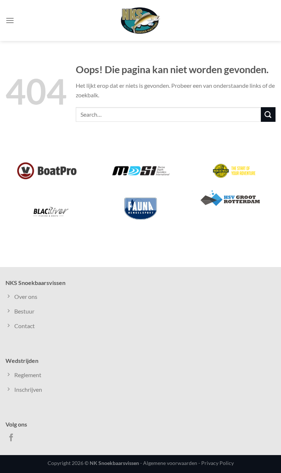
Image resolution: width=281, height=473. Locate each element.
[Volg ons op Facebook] (11, 438)
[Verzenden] (268, 114)
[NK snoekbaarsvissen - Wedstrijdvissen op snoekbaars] (140, 20)
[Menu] (9, 20)
